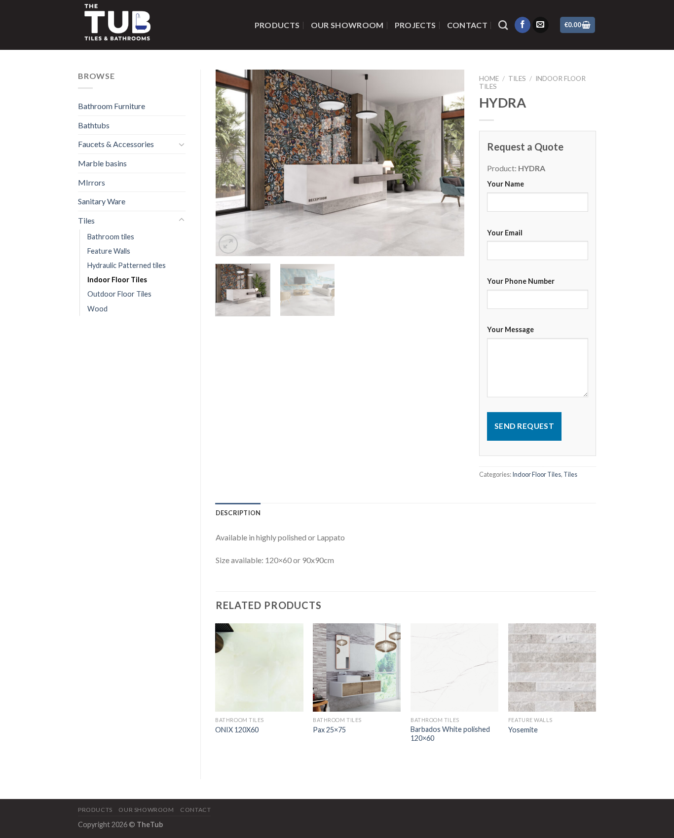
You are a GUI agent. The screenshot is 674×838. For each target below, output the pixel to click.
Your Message (510, 329)
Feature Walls (108, 251)
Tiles (86, 220)
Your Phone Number (521, 281)
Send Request (524, 425)
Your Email (505, 233)
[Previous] (233, 163)
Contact (467, 25)
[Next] (447, 163)
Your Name (505, 184)
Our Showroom (347, 25)
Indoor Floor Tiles (117, 279)
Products (277, 25)
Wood (97, 309)
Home (489, 78)
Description (238, 513)
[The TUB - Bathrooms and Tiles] (151, 25)
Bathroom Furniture (111, 106)
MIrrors (91, 182)
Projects (415, 25)
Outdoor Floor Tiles (119, 294)
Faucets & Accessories (116, 144)
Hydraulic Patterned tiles (126, 265)
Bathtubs (94, 125)
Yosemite (523, 729)
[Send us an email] (540, 25)
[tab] (238, 513)
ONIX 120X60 (237, 729)
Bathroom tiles (110, 236)
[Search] (503, 25)
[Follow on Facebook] (523, 25)
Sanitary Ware (101, 201)
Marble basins (102, 163)
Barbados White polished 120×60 (450, 734)
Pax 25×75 (329, 729)
